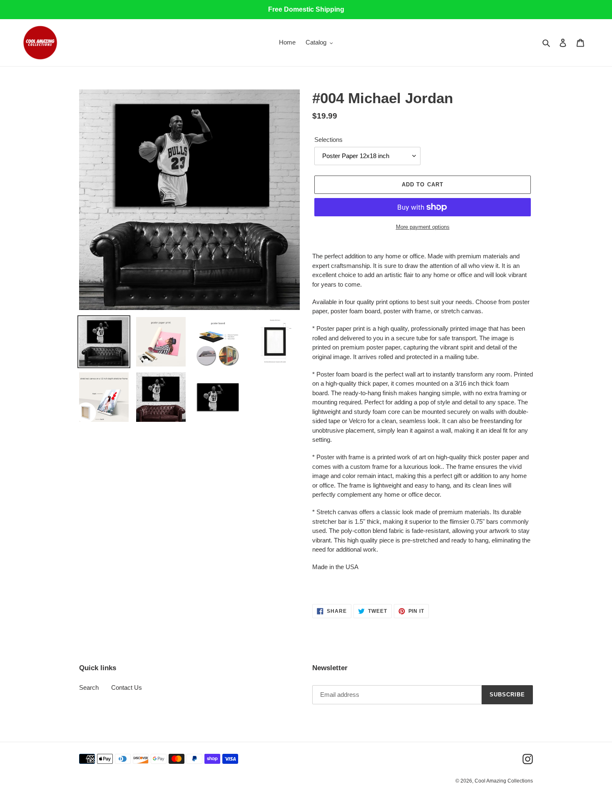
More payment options (423, 227)
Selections (328, 139)
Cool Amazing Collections (504, 781)
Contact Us (126, 687)
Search (89, 687)
